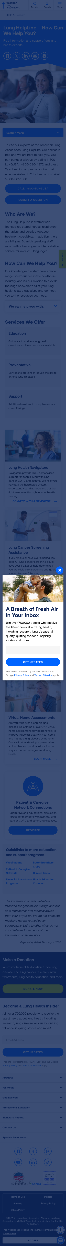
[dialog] (33, 623)
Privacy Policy (21, 675)
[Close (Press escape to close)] (33, 570)
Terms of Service (43, 675)
